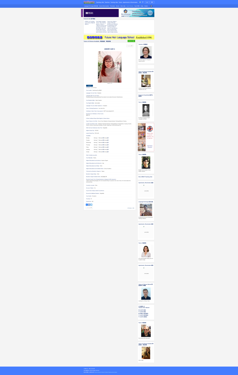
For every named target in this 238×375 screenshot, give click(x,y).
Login (147, 2)
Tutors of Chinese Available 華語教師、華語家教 (146, 72)
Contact (106, 372)
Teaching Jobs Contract (113, 372)
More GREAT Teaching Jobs (145, 176)
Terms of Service (98, 372)
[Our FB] (151, 5)
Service (103, 372)
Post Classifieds (82, 13)
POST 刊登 (131, 41)
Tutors (120, 2)
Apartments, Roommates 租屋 (146, 182)
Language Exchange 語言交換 (146, 201)
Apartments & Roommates (130, 2)
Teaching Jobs (100, 2)
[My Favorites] (142, 2)
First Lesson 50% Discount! (144, 338)
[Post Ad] (140, 2)
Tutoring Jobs (114, 2)
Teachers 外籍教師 (143, 44)
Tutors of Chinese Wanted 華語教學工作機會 (146, 285)
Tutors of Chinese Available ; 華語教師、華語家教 (97, 41)
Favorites (129, 45)
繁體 (152, 2)
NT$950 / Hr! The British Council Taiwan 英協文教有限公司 (90, 23)
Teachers (107, 2)
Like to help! (141, 360)
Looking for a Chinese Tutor (144, 300)
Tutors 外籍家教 (142, 102)
